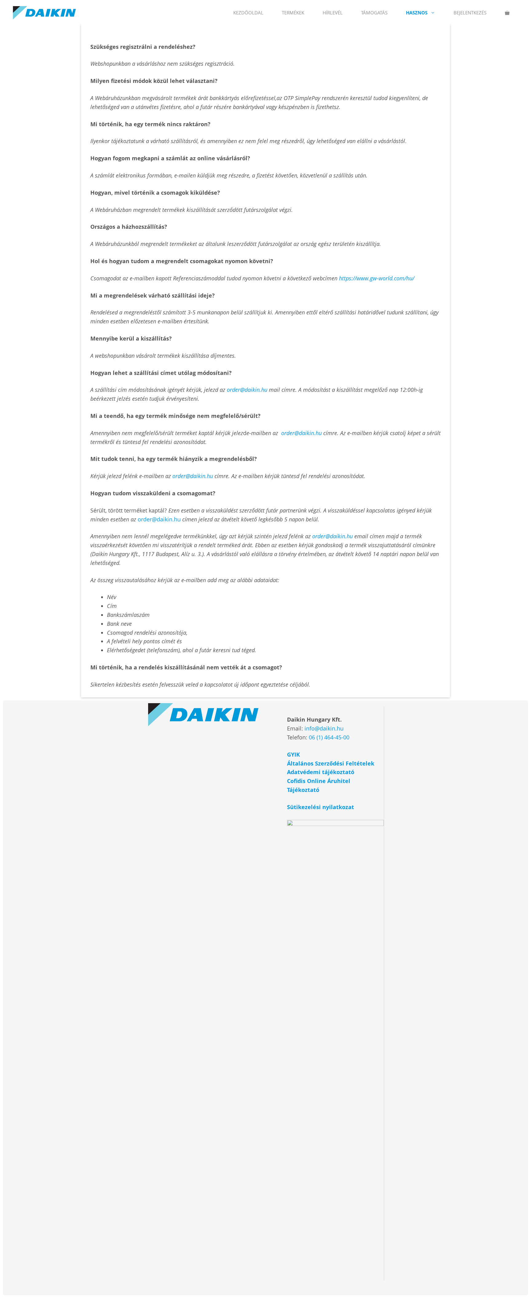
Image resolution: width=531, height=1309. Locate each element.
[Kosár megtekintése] (507, 12)
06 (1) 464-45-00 (329, 737)
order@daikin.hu (160, 519)
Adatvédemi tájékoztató (321, 772)
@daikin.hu (253, 389)
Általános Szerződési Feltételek (330, 763)
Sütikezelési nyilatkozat (320, 807)
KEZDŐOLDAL (248, 13)
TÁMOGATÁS (374, 13)
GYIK (293, 754)
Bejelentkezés (470, 13)
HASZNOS (416, 13)
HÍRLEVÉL (333, 13)
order (233, 389)
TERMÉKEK (293, 13)
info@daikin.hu (324, 728)
